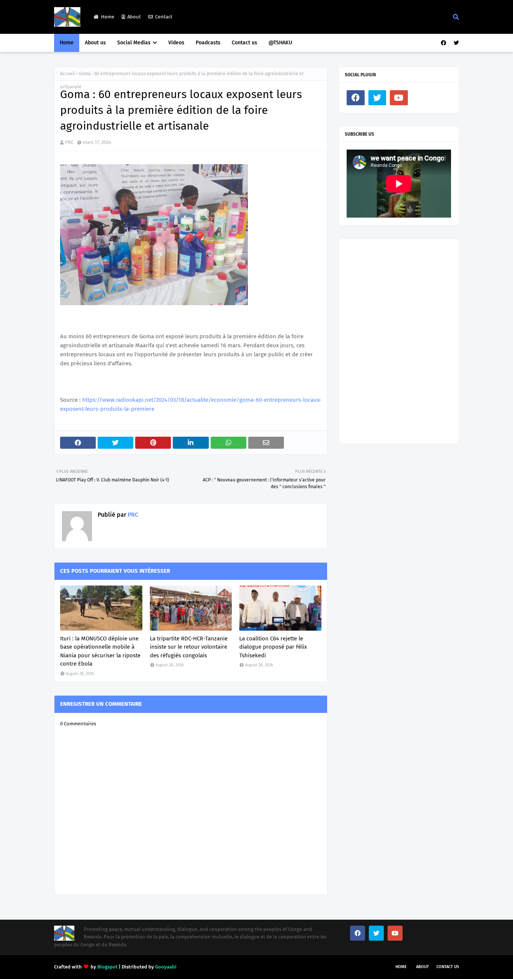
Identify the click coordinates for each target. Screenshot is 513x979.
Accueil (67, 73)
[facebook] (443, 43)
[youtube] (399, 97)
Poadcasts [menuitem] (208, 42)
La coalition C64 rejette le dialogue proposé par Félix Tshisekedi (273, 647)
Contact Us (447, 966)
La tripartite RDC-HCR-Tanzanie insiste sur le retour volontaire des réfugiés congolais (189, 647)
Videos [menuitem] (176, 42)
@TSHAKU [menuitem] (280, 42)
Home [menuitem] (67, 42)
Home (107, 17)
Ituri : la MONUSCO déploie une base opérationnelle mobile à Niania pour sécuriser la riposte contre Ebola (100, 651)
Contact (163, 17)
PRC (69, 142)
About (134, 17)
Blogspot (107, 967)
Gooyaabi (166, 967)
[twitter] (455, 43)
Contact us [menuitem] (244, 42)
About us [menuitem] (95, 42)
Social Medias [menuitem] (134, 42)
